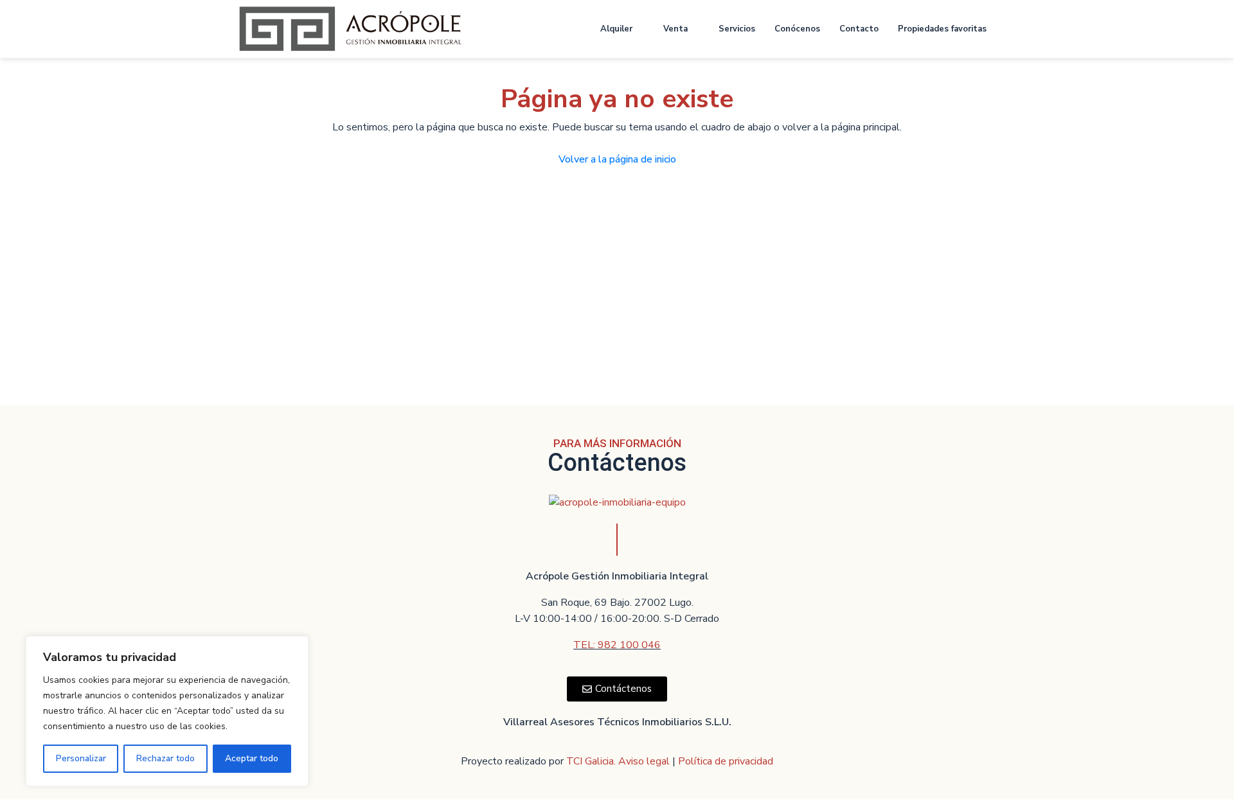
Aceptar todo (251, 758)
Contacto (859, 29)
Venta (675, 29)
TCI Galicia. (591, 761)
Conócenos (797, 29)
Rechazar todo (165, 758)
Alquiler (616, 29)
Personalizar (81, 758)
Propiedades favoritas (942, 29)
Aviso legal (645, 761)
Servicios (737, 29)
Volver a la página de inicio (617, 159)
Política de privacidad (725, 761)
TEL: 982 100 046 (617, 645)
